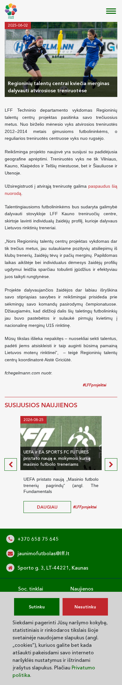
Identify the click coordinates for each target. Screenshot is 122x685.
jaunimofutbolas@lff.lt (43, 553)
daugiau (47, 507)
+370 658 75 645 (38, 539)
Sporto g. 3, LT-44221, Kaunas (53, 568)
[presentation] (10, 464)
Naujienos (81, 589)
